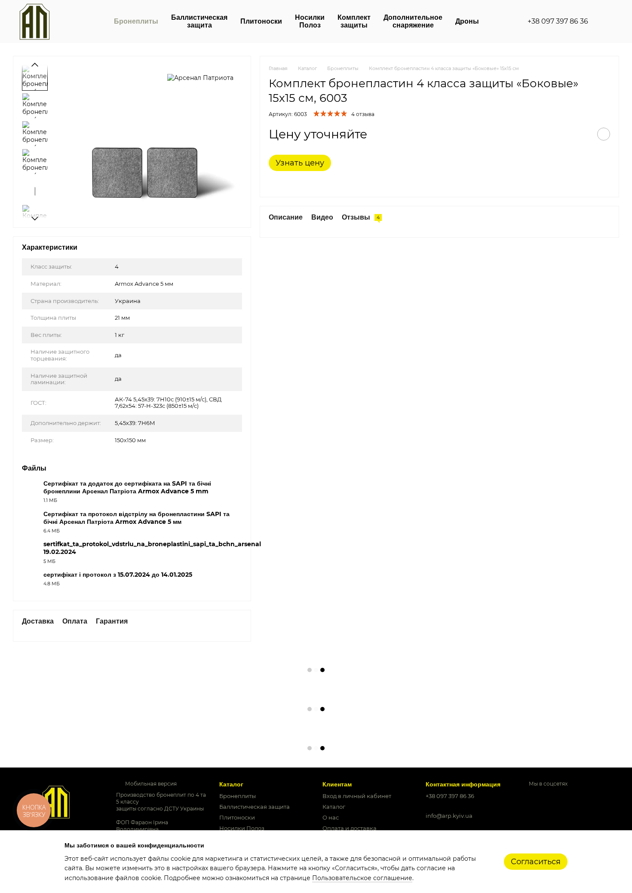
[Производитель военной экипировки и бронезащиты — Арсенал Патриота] (56, 801)
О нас (330, 817)
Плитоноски (261, 21)
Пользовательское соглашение (362, 878)
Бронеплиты (136, 21)
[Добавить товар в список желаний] (603, 134)
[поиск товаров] (604, 21)
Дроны (467, 21)
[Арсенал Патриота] (200, 77)
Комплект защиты (354, 21)
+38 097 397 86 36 (558, 21)
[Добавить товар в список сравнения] (582, 134)
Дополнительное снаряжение (412, 21)
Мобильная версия (150, 783)
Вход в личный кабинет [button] (356, 795)
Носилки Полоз (310, 21)
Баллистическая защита (199, 21)
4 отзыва (362, 114)
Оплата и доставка (349, 828)
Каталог (333, 806)
